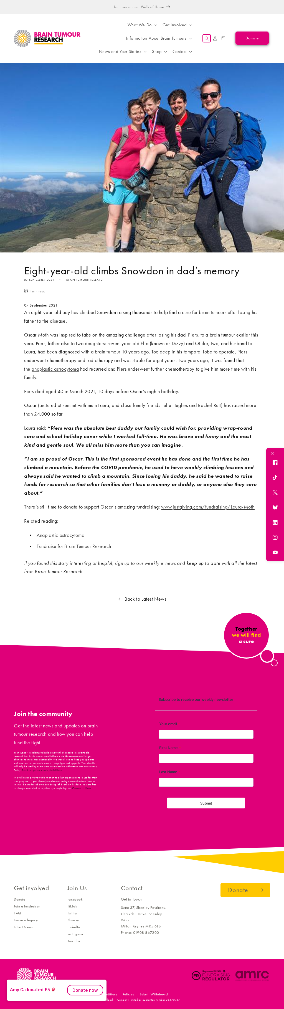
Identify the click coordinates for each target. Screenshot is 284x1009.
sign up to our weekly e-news (145, 563)
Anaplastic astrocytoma (60, 535)
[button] (141, 25)
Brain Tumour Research (44, 994)
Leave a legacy (26, 920)
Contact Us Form (81, 788)
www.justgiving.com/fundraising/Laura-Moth (208, 507)
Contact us (72, 994)
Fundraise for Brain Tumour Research (74, 546)
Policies (128, 994)
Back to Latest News (145, 599)
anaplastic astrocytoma (55, 369)
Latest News (23, 927)
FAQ (17, 913)
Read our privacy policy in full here (42, 770)
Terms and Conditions (101, 994)
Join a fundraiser (27, 906)
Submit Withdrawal (154, 994)
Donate (19, 899)
